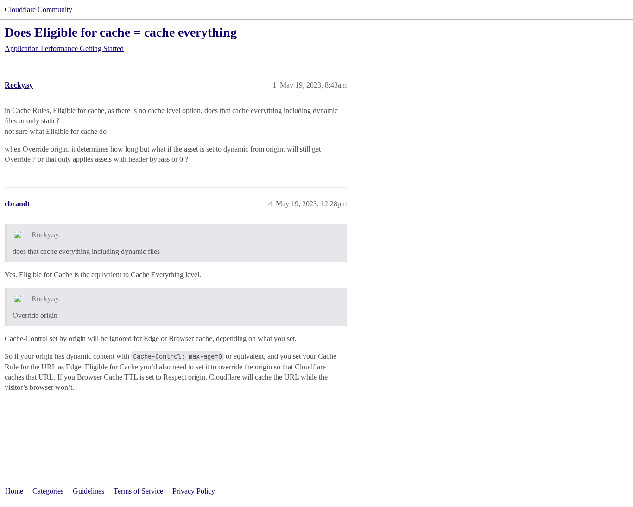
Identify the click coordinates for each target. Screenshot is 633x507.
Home (14, 491)
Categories (47, 491)
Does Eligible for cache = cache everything (121, 32)
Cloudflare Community (38, 9)
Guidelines (88, 491)
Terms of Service (138, 491)
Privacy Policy (193, 491)
